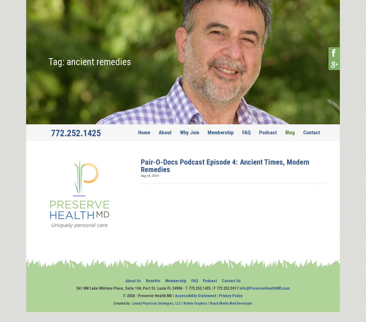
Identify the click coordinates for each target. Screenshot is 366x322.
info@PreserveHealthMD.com (265, 288)
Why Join (189, 133)
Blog (290, 133)
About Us (133, 280)
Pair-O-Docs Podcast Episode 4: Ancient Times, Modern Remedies (225, 166)
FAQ (246, 133)
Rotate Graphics (195, 303)
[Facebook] (334, 53)
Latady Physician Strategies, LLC (156, 303)
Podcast (268, 133)
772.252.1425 (76, 133)
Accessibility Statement (195, 295)
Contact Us (231, 280)
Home (144, 133)
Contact (311, 133)
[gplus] (334, 64)
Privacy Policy (231, 295)
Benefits (153, 280)
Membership (221, 133)
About (165, 133)
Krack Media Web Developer (231, 303)
